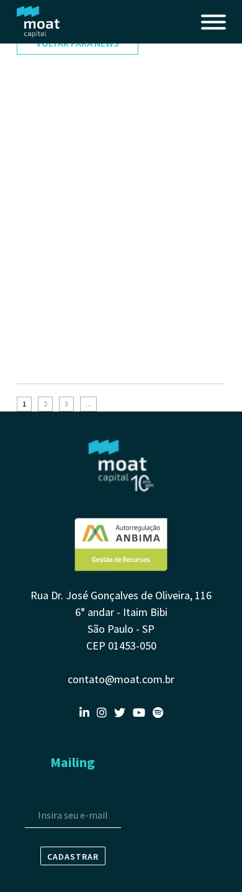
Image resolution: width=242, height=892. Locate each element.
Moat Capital (38, 21)
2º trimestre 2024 (54, 249)
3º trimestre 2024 (54, 224)
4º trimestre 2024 (54, 199)
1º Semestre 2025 (53, 174)
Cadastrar (73, 856)
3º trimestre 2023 (54, 363)
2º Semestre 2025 (53, 110)
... (88, 403)
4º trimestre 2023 (54, 299)
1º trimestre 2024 (54, 274)
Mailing (72, 762)
